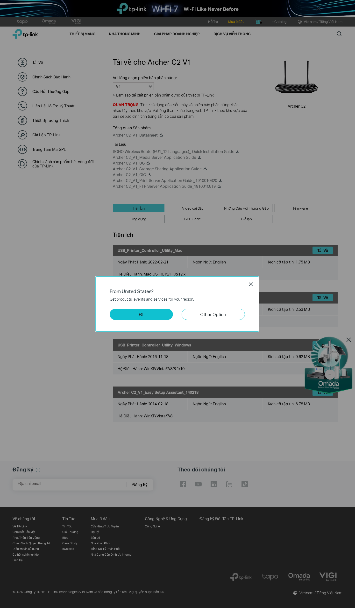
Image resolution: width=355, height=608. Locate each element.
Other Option (213, 314)
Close (250, 284)
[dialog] (177, 304)
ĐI (141, 314)
